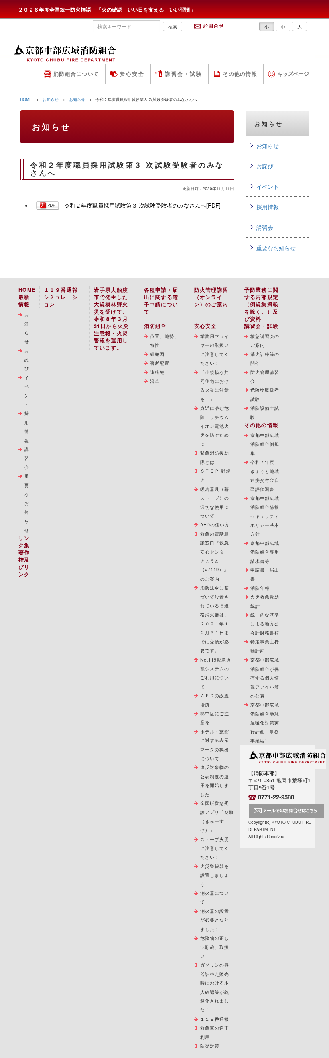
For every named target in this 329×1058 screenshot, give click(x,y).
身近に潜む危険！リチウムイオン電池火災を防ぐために (214, 426)
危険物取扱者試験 (265, 394)
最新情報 (24, 300)
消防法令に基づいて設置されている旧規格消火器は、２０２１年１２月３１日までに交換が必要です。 (214, 618)
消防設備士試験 (265, 412)
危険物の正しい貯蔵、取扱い (214, 947)
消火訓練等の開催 (265, 358)
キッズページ (293, 73)
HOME (26, 99)
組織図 (157, 354)
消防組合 (155, 326)
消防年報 (260, 588)
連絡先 (157, 372)
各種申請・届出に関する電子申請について (161, 300)
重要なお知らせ (276, 248)
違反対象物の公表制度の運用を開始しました (214, 780)
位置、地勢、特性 (164, 340)
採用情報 (267, 207)
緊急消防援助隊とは (214, 457)
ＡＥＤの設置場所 (214, 699)
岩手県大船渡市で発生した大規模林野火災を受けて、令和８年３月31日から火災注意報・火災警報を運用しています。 (111, 318)
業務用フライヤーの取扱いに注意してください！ (214, 349)
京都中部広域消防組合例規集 (265, 444)
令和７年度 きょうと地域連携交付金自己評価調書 (265, 475)
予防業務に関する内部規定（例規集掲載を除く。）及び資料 (261, 304)
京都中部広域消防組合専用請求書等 (265, 552)
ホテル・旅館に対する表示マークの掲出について (214, 744)
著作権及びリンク (24, 563)
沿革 (155, 381)
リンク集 (24, 541)
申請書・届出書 (265, 574)
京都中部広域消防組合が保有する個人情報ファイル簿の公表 (265, 677)
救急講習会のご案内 (265, 340)
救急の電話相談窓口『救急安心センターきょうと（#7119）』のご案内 (214, 556)
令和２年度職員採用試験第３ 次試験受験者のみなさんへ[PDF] (142, 205)
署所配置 (159, 363)
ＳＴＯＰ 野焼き (215, 475)
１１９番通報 (214, 1019)
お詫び (264, 166)
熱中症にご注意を (214, 717)
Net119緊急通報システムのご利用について (216, 673)
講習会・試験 (183, 73)
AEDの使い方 (215, 524)
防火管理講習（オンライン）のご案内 (211, 297)
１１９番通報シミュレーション (61, 297)
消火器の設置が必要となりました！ (214, 920)
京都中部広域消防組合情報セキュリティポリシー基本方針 (265, 516)
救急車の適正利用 (214, 1032)
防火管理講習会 (265, 376)
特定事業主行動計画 (265, 645)
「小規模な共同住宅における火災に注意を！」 (214, 385)
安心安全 (132, 73)
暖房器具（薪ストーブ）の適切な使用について (214, 502)
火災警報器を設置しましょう (214, 875)
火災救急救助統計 (265, 601)
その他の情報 (240, 73)
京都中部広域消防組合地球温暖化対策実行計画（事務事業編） (265, 722)
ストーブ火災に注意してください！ (214, 848)
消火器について (214, 897)
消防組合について (76, 73)
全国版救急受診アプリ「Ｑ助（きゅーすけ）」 (217, 816)
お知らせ (51, 99)
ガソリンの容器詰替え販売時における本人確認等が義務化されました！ (214, 987)
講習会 (264, 227)
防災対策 (209, 1045)
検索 (172, 26)
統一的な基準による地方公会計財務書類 (265, 623)
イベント (267, 186)
